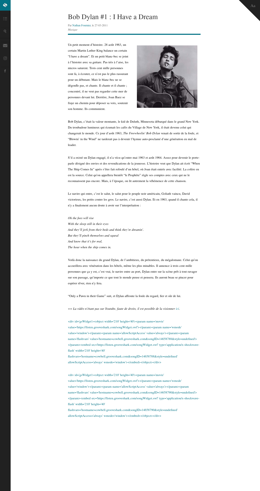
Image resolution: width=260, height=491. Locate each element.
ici (177, 308)
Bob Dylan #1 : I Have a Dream (113, 16)
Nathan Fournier (81, 25)
